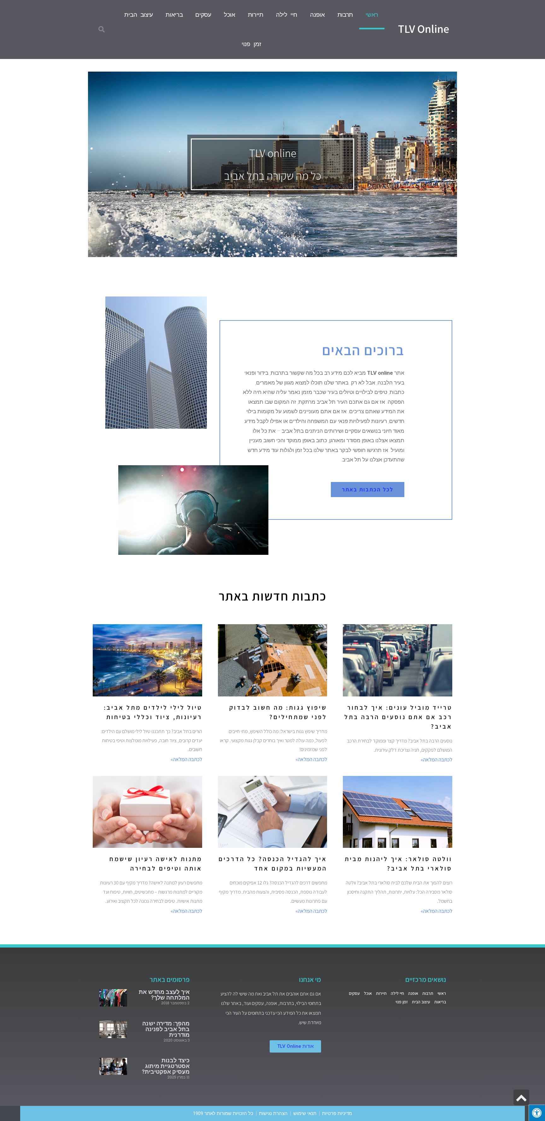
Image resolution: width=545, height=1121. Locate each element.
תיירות (255, 14)
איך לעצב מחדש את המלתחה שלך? (164, 995)
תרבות (345, 14)
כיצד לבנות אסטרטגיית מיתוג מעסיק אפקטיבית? (166, 1066)
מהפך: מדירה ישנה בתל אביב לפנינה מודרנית (166, 1029)
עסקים (203, 14)
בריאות (174, 14)
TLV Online (423, 28)
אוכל (229, 14)
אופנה (317, 14)
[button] (101, 29)
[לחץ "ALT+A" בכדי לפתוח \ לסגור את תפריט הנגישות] (537, 1113)
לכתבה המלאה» (436, 759)
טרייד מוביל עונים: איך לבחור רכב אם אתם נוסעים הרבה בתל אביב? (398, 717)
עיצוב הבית (138, 14)
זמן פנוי (251, 44)
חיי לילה (286, 14)
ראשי (372, 14)
